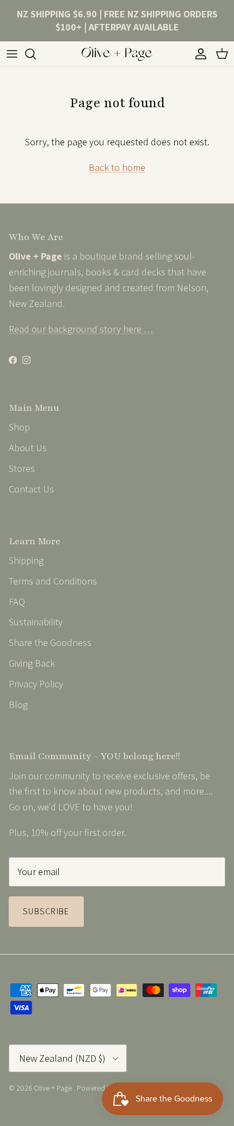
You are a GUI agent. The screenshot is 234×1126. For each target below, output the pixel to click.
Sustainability (36, 622)
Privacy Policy (36, 684)
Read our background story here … (81, 329)
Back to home (117, 167)
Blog (18, 704)
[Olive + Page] (117, 54)
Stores (22, 468)
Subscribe (46, 911)
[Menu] (12, 54)
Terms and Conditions (53, 581)
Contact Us (31, 489)
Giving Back (32, 663)
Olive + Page (53, 1088)
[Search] (36, 54)
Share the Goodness (50, 642)
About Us (28, 447)
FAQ (17, 601)
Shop (19, 427)
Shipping (26, 560)
